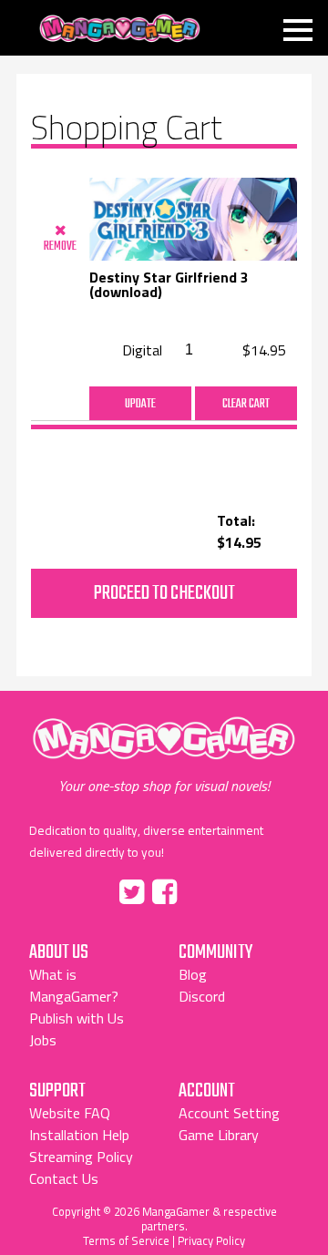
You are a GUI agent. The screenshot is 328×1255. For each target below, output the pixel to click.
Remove (60, 246)
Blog (193, 974)
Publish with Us (76, 1018)
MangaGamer (119, 28)
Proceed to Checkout (164, 593)
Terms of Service (126, 1240)
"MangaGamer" (164, 756)
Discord (202, 996)
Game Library (219, 1135)
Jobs (42, 1040)
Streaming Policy (81, 1157)
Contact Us (63, 1178)
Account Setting (229, 1113)
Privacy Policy (211, 1240)
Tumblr (203, 889)
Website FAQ (69, 1113)
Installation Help (79, 1135)
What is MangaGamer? (73, 985)
